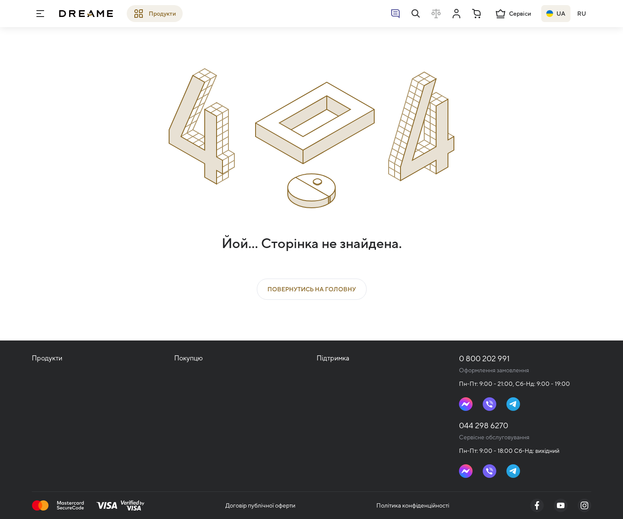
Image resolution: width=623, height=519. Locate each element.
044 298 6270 (483, 425)
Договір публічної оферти (260, 505)
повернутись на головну (311, 289)
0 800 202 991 (484, 358)
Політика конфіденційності (412, 505)
